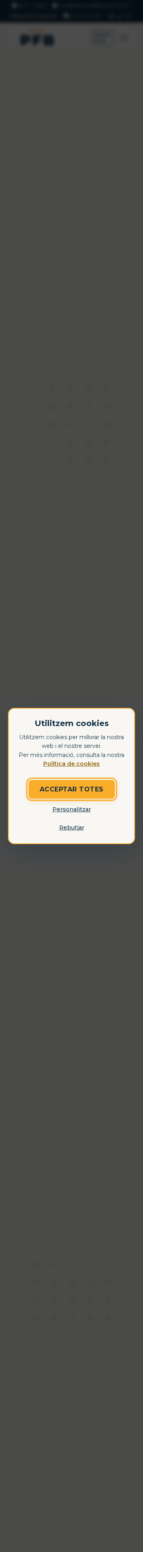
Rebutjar (71, 827)
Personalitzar (71, 809)
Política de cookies (71, 763)
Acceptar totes (72, 789)
